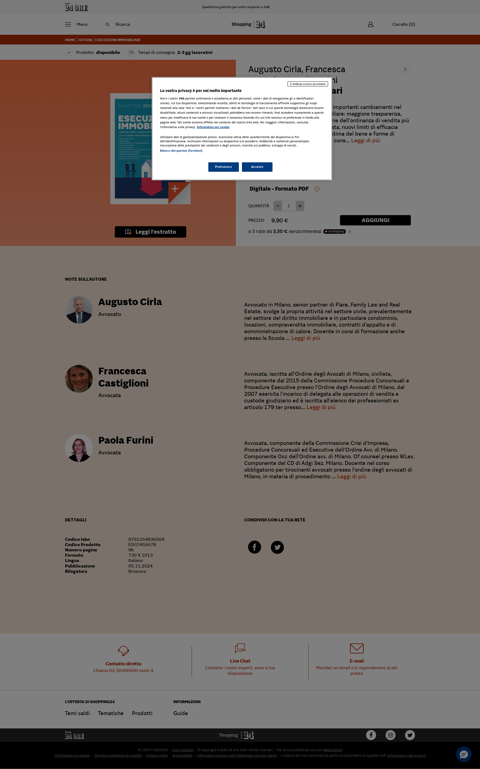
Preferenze (223, 166)
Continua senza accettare (308, 84)
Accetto (257, 166)
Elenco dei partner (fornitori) (181, 150)
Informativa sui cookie (213, 127)
